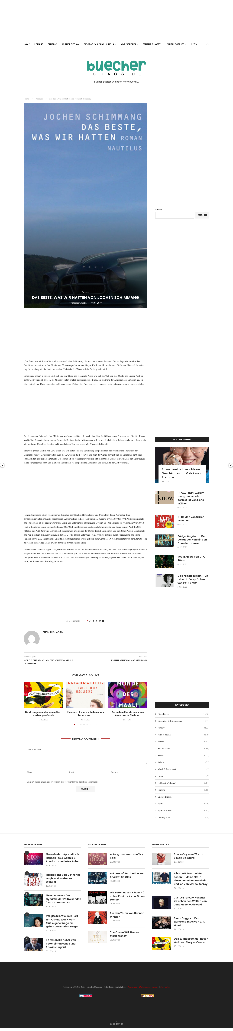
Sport (183, 803)
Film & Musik (183, 734)
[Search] (207, 44)
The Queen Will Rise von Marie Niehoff (125, 934)
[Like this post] (90, 620)
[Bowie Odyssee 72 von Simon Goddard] (161, 859)
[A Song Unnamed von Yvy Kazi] (97, 859)
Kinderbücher (128, 44)
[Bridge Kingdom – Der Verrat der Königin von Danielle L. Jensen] (164, 540)
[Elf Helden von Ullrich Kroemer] (164, 521)
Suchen (158, 209)
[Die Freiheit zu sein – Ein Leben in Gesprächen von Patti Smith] (164, 580)
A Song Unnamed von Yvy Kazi (126, 856)
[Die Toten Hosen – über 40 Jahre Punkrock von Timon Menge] (97, 897)
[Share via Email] (103, 620)
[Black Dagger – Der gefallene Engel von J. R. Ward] (161, 923)
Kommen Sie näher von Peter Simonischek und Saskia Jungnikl (61, 943)
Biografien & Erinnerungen (99, 44)
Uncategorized (183, 817)
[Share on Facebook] (93, 620)
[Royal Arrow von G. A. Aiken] (164, 561)
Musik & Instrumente (183, 769)
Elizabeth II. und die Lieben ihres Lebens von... (85, 713)
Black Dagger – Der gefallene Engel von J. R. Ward (189, 922)
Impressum (132, 986)
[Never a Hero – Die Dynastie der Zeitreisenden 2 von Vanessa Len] (33, 900)
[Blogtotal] (147, 995)
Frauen (183, 741)
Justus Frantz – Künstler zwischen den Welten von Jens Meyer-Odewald (190, 901)
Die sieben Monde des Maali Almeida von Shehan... (128, 713)
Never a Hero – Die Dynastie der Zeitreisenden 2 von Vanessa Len (63, 899)
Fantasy (52, 44)
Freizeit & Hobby (152, 44)
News (194, 44)
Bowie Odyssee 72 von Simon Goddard (188, 856)
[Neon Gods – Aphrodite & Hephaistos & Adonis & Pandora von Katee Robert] (33, 859)
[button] (28, 703)
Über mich (165, 986)
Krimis (183, 762)
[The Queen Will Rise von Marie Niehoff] (97, 937)
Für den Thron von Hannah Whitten (127, 914)
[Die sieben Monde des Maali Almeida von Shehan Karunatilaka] (127, 695)
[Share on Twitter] (96, 620)
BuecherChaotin (79, 302)
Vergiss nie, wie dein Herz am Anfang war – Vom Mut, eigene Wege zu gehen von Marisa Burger (62, 921)
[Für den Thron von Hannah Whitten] (97, 917)
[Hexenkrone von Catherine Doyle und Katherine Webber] (33, 879)
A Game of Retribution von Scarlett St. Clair (127, 875)
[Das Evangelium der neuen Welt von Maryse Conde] (43, 695)
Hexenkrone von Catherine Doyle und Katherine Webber (63, 878)
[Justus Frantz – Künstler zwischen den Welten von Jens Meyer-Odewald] (161, 902)
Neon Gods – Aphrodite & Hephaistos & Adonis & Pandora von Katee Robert (63, 858)
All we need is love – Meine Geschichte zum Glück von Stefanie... (181, 473)
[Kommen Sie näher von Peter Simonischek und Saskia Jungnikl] (33, 944)
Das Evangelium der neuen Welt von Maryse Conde (43, 713)
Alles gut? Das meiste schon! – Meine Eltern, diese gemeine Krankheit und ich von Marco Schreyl (191, 879)
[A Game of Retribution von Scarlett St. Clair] (97, 878)
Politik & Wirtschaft (183, 782)
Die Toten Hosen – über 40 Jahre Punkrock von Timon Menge (127, 896)
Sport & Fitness (183, 810)
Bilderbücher (183, 713)
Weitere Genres (175, 44)
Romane (38, 44)
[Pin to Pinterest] (100, 620)
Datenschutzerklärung (149, 986)
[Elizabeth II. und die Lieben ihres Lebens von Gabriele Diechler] (85, 695)
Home (27, 44)
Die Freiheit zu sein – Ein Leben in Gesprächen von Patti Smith (193, 579)
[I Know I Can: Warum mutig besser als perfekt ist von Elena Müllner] (164, 497)
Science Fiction (70, 44)
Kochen (183, 755)
